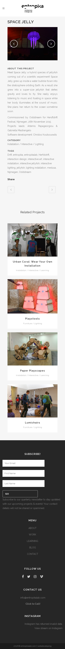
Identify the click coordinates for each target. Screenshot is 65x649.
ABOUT (32, 528)
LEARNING (32, 541)
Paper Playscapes (32, 370)
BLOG (32, 547)
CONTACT (32, 554)
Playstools (32, 318)
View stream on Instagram (48, 628)
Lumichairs (32, 422)
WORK (32, 534)
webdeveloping (45, 646)
